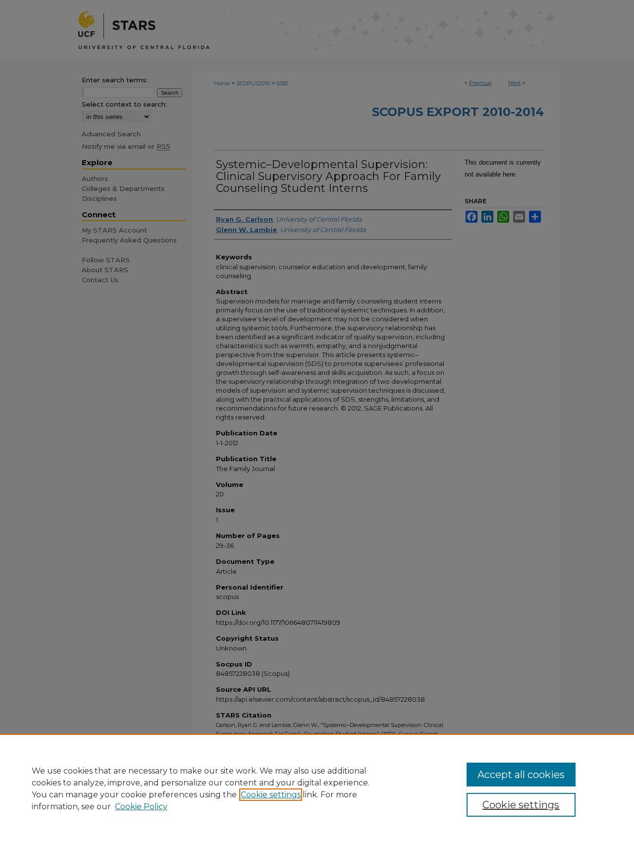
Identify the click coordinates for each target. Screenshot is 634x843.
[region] (317, 788)
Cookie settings (271, 794)
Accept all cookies (521, 775)
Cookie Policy (141, 806)
